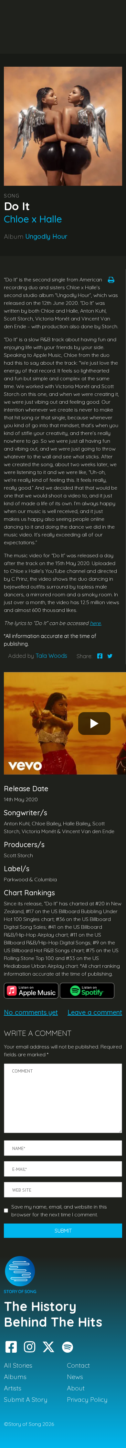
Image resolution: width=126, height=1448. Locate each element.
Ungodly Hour (46, 236)
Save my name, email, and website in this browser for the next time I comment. (59, 1210)
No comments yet (31, 1012)
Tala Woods (51, 655)
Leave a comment (95, 1012)
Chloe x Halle (33, 219)
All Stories (18, 1365)
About (76, 1388)
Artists (12, 1388)
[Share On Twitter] (110, 656)
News (75, 1377)
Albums (15, 1377)
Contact (78, 1365)
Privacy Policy (87, 1399)
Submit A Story (25, 1399)
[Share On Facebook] (99, 656)
